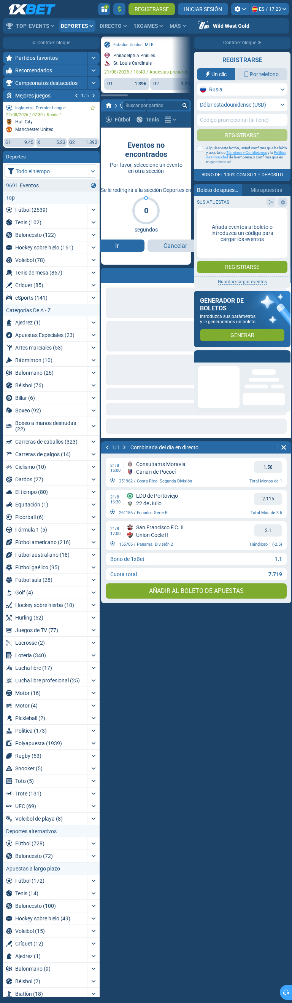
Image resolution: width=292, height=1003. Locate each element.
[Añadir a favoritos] (93, 108)
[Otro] (170, 119)
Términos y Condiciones (246, 152)
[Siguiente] (93, 96)
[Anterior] (76, 96)
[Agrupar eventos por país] (93, 185)
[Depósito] (119, 9)
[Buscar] (184, 105)
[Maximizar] (93, 58)
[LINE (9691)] (108, 105)
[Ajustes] (240, 9)
